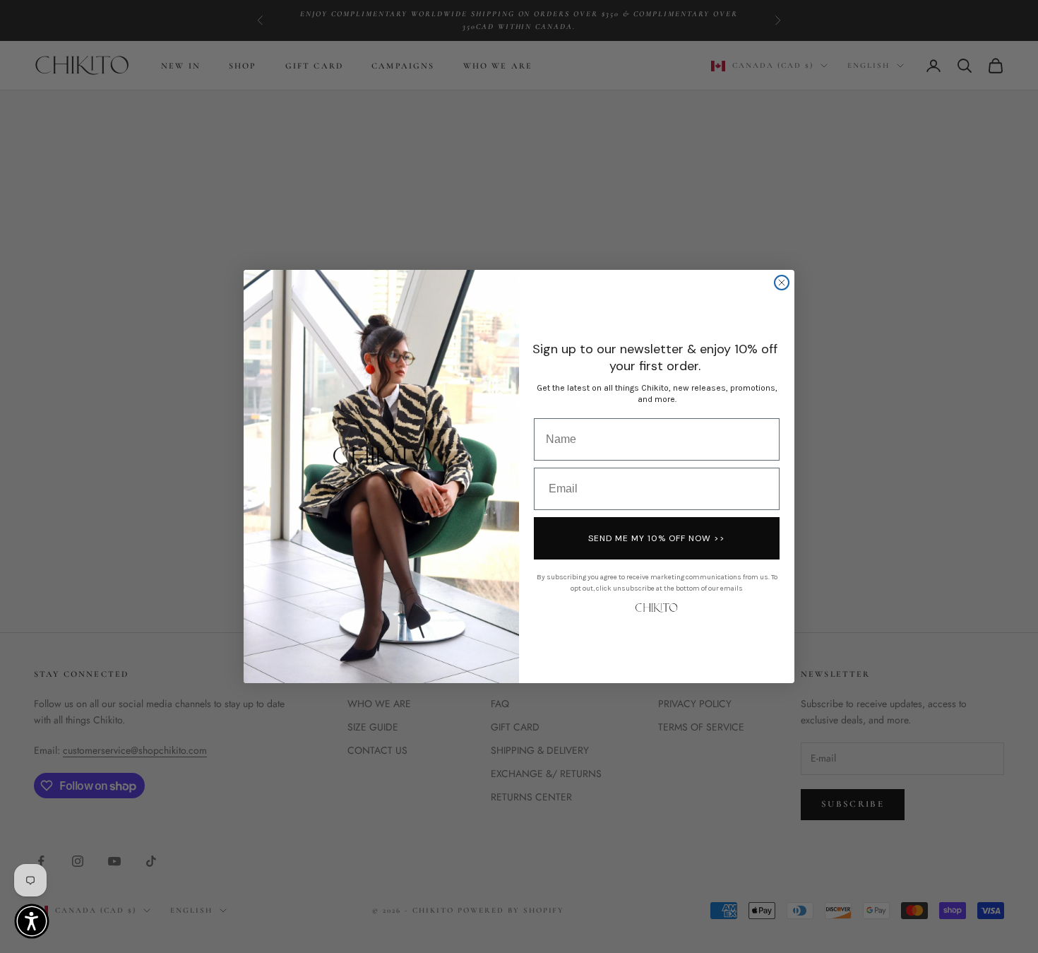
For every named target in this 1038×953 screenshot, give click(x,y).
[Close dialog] (782, 283)
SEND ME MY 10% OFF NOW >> (656, 538)
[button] (31, 921)
